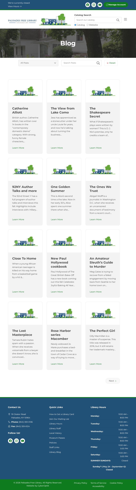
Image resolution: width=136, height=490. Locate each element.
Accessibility (98, 486)
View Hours (14, 6)
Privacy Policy (80, 483)
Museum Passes (57, 438)
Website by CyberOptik (37, 486)
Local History (55, 433)
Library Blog (55, 452)
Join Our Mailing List (59, 419)
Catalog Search (82, 15)
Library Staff (55, 428)
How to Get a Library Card (61, 414)
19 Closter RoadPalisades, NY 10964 (20, 416)
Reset (112, 63)
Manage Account (117, 4)
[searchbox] (81, 63)
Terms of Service (98, 483)
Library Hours (55, 423)
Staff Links (54, 447)
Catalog (81, 25)
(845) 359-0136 (26, 422)
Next (112, 381)
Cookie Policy (116, 483)
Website (93, 25)
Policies (53, 442)
